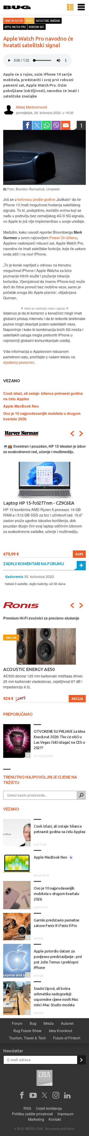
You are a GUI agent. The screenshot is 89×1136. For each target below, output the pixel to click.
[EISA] (44, 1078)
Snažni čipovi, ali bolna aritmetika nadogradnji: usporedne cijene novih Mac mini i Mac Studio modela (56, 996)
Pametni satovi (14, 21)
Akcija (77, 698)
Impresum (65, 1113)
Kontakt (55, 1119)
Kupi (79, 554)
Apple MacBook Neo (21, 406)
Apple (29, 21)
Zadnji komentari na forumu (33, 563)
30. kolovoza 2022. (39, 576)
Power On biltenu (63, 237)
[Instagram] (56, 1095)
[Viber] (56, 125)
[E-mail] (65, 125)
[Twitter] (37, 125)
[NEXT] (81, 433)
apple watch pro (15, 27)
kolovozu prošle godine (36, 199)
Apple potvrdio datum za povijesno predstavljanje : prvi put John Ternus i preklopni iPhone (58, 959)
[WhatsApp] (46, 125)
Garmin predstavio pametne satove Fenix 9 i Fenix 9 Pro (56, 923)
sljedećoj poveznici (18, 362)
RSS (27, 1108)
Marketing (36, 1119)
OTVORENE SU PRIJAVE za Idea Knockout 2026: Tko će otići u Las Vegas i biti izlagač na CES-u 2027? (59, 739)
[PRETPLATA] (81, 1060)
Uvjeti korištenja (49, 1108)
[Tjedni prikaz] (70, 7)
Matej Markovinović (31, 107)
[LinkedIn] (67, 1095)
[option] (44, 500)
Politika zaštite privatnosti (32, 1113)
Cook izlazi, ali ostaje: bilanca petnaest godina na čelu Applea (59, 829)
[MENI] (81, 7)
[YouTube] (33, 1095)
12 (27, 937)
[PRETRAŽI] (81, 795)
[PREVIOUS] (72, 433)
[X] (44, 1095)
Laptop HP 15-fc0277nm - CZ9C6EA (38, 503)
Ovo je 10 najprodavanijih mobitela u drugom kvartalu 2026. (56, 893)
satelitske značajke (48, 21)
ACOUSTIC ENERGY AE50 (29, 669)
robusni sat (36, 27)
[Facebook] (27, 125)
